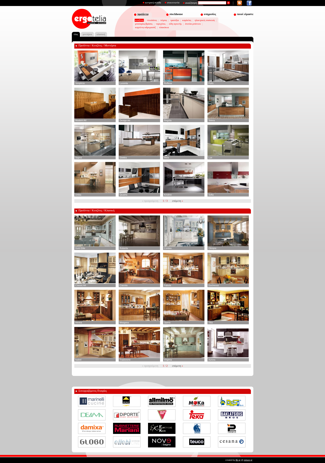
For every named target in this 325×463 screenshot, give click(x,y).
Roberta (124, 248)
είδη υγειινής (175, 23)
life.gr (238, 460)
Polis (210, 83)
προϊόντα (142, 14)
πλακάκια (164, 27)
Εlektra (123, 157)
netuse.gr (248, 460)
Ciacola (124, 285)
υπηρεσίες (210, 14)
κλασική (101, 34)
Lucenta (124, 83)
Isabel (78, 359)
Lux (210, 157)
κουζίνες (139, 20)
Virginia (168, 359)
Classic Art (80, 285)
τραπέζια (174, 20)
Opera (167, 322)
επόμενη (176, 201)
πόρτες (163, 20)
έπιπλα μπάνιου (193, 23)
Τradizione (125, 359)
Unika (78, 194)
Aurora (211, 359)
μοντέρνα (87, 34)
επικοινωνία (173, 2)
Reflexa (168, 83)
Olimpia (212, 248)
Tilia (210, 322)
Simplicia (80, 83)
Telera (211, 120)
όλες (76, 34)
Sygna (78, 157)
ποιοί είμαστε (245, 14)
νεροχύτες (161, 23)
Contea (168, 248)
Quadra (123, 194)
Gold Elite (80, 248)
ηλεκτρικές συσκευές (205, 20)
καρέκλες (186, 20)
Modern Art (80, 120)
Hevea (78, 322)
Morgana (124, 322)
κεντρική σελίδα (153, 2)
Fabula (167, 285)
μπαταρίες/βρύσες (144, 23)
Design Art (125, 120)
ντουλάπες (152, 20)
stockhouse (176, 14)
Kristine (168, 194)
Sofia (211, 194)
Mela (166, 157)
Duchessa (213, 285)
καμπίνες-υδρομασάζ (145, 27)
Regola (168, 120)
